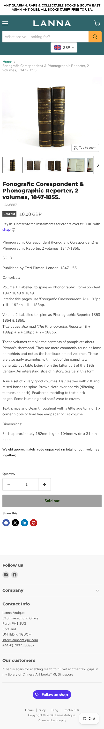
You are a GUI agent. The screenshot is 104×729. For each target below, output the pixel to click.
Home (7, 62)
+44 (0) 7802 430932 (18, 645)
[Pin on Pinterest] (33, 522)
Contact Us (71, 710)
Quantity (8, 474)
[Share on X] (15, 522)
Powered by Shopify (52, 720)
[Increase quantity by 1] (44, 484)
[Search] (95, 36)
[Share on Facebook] (6, 522)
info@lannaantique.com (20, 640)
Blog (55, 710)
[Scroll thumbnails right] (97, 165)
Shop (42, 710)
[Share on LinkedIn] (24, 522)
